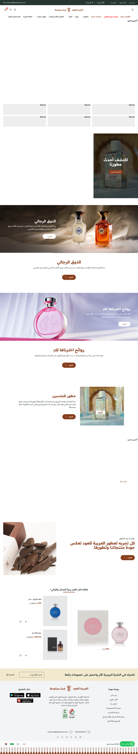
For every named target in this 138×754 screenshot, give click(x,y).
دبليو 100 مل (36, 633)
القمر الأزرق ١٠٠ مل (34, 599)
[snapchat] (71, 737)
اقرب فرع (123, 2)
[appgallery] (25, 701)
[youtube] (62, 737)
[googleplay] (17, 695)
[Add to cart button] (106, 654)
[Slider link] (69, 58)
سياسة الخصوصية (113, 708)
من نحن (132, 2)
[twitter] (76, 737)
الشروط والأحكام (113, 721)
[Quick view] (26, 622)
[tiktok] (66, 737)
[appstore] (33, 695)
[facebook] (57, 737)
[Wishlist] (10, 10)
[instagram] (80, 737)
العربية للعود (110, 744)
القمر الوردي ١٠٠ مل (103, 642)
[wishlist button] (100, 654)
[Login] (15, 10)
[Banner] (113, 109)
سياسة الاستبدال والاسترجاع (114, 717)
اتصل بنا (113, 2)
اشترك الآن (10, 675)
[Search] (132, 10)
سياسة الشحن (113, 712)
